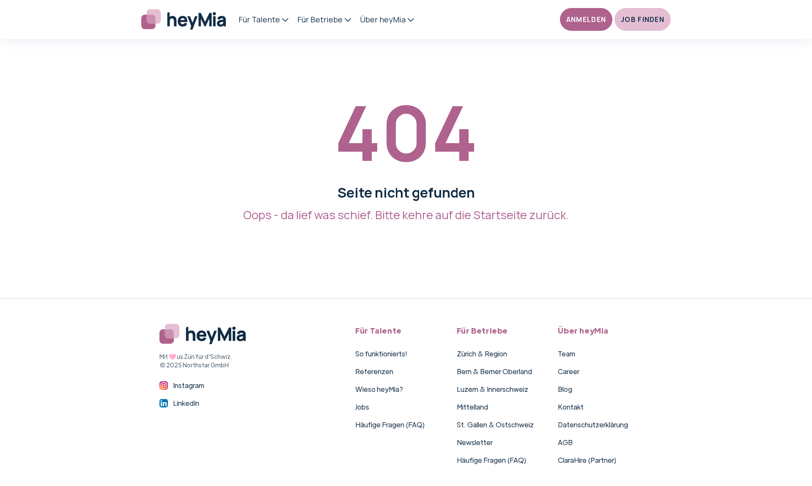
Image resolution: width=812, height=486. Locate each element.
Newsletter (475, 442)
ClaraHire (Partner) (587, 460)
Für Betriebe (320, 19)
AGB (565, 442)
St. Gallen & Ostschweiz (495, 424)
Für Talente (259, 19)
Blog (565, 389)
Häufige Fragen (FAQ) (390, 424)
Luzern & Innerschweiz (492, 389)
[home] (190, 19)
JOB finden (642, 19)
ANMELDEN (586, 19)
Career (568, 371)
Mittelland (472, 406)
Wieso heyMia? (379, 389)
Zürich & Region (482, 353)
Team (566, 353)
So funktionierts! (381, 353)
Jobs (362, 406)
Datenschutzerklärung (593, 424)
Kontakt (571, 406)
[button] (265, 19)
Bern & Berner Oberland (494, 371)
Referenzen (374, 371)
